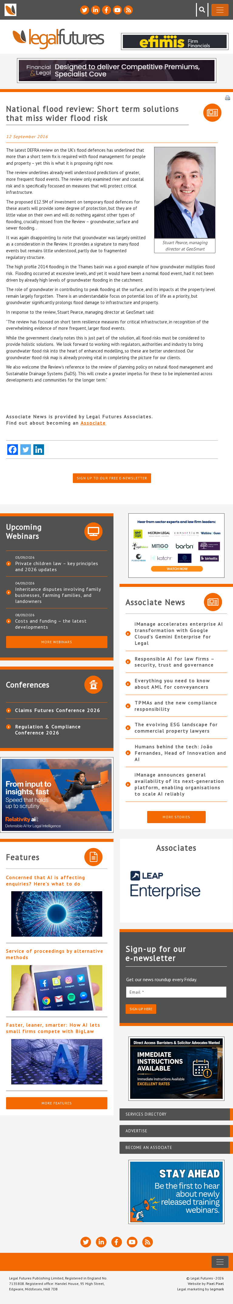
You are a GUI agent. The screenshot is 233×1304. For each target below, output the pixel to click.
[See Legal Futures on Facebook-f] (106, 10)
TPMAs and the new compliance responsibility (176, 706)
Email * (137, 992)
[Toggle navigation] (219, 10)
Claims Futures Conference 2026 (57, 710)
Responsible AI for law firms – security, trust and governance (174, 662)
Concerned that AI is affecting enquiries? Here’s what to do (45, 880)
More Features (57, 1103)
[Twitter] (26, 449)
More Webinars (56, 642)
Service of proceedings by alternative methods (54, 954)
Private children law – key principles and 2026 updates (56, 566)
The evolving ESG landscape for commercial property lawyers (176, 727)
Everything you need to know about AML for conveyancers (172, 683)
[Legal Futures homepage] (58, 39)
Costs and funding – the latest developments (51, 624)
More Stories (176, 817)
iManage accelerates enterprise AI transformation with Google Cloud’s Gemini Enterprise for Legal (179, 633)
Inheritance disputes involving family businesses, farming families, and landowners (58, 595)
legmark (217, 1289)
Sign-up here (141, 1009)
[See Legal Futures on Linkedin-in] (95, 10)
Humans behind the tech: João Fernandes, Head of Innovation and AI (180, 752)
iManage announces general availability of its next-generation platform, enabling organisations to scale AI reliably (179, 784)
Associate (93, 423)
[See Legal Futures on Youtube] (117, 10)
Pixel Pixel (215, 1283)
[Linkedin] (39, 449)
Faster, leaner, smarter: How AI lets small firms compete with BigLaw (53, 1028)
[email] (176, 992)
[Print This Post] (227, 97)
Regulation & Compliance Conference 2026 (48, 729)
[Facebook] (13, 449)
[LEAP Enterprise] (176, 885)
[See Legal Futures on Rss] (128, 10)
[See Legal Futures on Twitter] (84, 10)
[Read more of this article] (56, 914)
